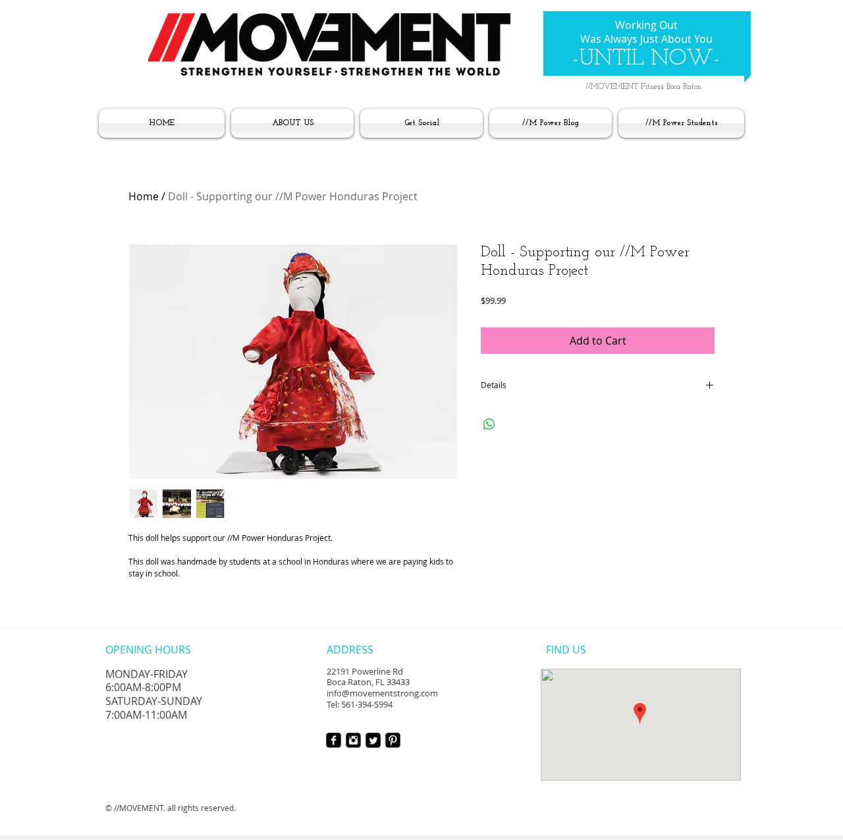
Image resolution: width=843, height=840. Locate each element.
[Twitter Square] (373, 740)
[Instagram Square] (353, 740)
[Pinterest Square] (392, 740)
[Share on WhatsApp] (489, 424)
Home (143, 196)
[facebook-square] (333, 740)
